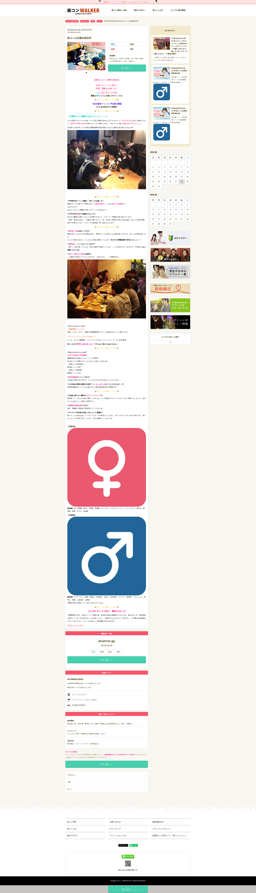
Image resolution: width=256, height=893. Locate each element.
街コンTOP (71, 821)
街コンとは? (158, 10)
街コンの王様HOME (72, 21)
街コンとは (71, 828)
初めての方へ (139, 10)
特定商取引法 (157, 821)
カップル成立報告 (178, 10)
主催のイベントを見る (75, 625)
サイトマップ (115, 828)
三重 (93, 21)
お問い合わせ (115, 821)
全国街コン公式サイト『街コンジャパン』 (170, 835)
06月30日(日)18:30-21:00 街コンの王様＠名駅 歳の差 (179, 70)
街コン (99, 21)
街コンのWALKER (123, 881)
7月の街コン (84, 21)
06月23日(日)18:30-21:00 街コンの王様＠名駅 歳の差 (179, 110)
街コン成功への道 (119, 10)
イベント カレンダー (118, 835)
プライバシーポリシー (161, 828)
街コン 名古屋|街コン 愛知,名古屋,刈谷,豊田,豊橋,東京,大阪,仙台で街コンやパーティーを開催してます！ (83, 10)
